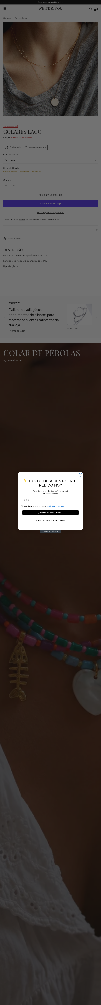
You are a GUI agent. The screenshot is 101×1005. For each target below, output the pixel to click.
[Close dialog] (80, 474)
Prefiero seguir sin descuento (50, 520)
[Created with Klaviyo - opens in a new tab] (50, 531)
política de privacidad (55, 506)
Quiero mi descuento (50, 512)
